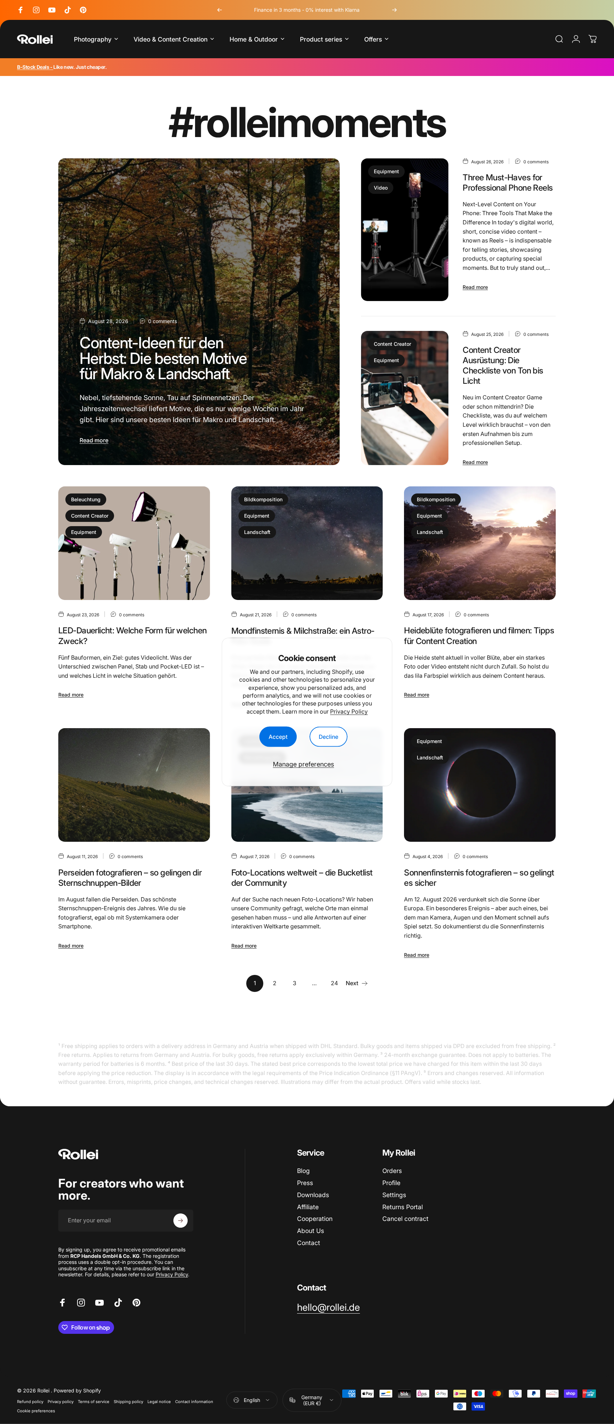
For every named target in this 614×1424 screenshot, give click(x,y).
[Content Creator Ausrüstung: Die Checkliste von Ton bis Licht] (405, 398)
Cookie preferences (36, 1410)
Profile (391, 1182)
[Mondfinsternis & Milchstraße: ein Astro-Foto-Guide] (307, 543)
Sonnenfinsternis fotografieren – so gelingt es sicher (479, 877)
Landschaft (257, 532)
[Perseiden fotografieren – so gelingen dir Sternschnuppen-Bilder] (134, 785)
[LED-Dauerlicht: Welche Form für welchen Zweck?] (134, 543)
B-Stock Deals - (35, 67)
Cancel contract (405, 1218)
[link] (328, 1308)
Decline (328, 736)
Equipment (386, 171)
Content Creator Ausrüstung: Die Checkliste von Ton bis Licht (503, 365)
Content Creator (392, 344)
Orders (392, 1170)
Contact (308, 1242)
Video (381, 188)
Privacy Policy (349, 711)
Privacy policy (61, 1401)
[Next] (394, 10)
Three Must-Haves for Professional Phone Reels (508, 182)
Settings (394, 1194)
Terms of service (93, 1401)
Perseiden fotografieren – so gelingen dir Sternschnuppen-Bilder (129, 877)
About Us (310, 1230)
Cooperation (315, 1218)
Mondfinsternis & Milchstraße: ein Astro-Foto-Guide (303, 636)
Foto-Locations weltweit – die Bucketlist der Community (302, 877)
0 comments (162, 321)
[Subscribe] (180, 1220)
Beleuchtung (86, 499)
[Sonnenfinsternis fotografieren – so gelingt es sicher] (480, 785)
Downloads (313, 1194)
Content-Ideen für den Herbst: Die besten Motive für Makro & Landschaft (163, 358)
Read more (94, 440)
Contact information (194, 1401)
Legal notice (159, 1401)
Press (305, 1182)
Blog (303, 1170)
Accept (278, 736)
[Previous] (219, 10)
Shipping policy (128, 1401)
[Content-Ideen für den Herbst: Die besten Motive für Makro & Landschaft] (199, 311)
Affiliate (308, 1206)
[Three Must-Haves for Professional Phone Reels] (405, 229)
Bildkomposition (263, 499)
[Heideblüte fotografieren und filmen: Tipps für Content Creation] (480, 543)
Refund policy (30, 1401)
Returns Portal (402, 1206)
